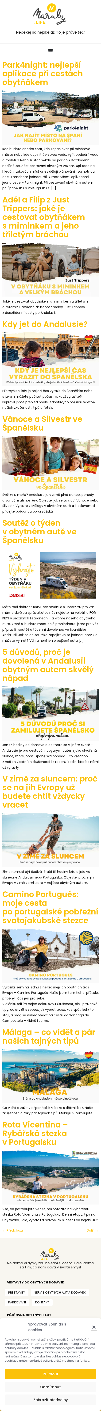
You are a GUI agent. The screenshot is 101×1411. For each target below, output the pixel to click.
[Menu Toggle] (50, 50)
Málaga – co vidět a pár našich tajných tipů (48, 1036)
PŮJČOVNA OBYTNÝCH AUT (29, 1315)
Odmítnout (50, 1386)
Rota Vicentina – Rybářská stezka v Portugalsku (35, 1133)
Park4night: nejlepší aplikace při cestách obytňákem (42, 73)
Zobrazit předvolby (50, 1399)
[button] (94, 1327)
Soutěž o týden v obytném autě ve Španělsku (39, 531)
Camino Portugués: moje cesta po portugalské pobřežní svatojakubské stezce (50, 907)
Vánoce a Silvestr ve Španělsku (42, 423)
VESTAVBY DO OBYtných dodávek (35, 1282)
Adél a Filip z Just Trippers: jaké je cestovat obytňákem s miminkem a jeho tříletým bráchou (43, 217)
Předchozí (12, 1230)
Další (93, 1230)
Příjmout (50, 1374)
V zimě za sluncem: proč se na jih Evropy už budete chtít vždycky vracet (49, 791)
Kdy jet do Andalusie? (45, 324)
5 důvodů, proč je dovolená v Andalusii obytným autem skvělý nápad (48, 665)
